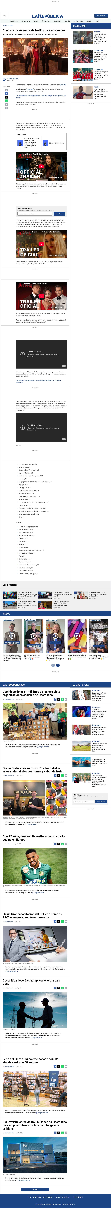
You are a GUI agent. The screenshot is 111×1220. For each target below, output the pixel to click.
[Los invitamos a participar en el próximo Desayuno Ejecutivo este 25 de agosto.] (55, 636)
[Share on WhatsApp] (6, 100)
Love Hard (30, 89)
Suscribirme (59, 214)
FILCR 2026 (10, 1110)
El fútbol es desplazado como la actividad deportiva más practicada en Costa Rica (99, 747)
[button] (101, 16)
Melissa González (13, 78)
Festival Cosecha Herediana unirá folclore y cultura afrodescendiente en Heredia (27, 603)
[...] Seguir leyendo (43, 747)
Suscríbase (78, 1197)
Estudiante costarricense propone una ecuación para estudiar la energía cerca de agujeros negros (99, 713)
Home (4, 25)
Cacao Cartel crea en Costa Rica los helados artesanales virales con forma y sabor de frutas (33, 770)
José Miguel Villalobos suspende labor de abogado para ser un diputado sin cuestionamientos (99, 731)
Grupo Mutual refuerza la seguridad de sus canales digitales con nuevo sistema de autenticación (99, 696)
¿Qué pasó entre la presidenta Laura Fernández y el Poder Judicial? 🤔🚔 (98, 657)
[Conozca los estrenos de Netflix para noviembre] (35, 56)
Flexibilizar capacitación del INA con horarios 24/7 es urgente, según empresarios (32, 916)
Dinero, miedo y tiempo (56, 143)
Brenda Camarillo (9, 1132)
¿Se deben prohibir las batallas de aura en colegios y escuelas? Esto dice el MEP (27, 594)
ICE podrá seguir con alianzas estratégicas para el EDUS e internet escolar (99, 762)
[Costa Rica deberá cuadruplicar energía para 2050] (35, 1010)
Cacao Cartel (38, 822)
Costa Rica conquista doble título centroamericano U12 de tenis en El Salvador (101, 75)
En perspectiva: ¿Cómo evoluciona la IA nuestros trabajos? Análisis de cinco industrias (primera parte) (31, 143)
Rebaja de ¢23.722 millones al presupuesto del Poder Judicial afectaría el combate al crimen (100, 38)
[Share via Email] (6, 104)
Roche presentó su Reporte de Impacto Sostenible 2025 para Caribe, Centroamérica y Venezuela (12, 657)
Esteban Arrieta (9, 921)
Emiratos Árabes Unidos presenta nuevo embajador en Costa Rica (98, 594)
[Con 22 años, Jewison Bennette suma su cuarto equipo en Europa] (35, 866)
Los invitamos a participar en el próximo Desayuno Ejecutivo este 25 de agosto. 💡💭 (55, 657)
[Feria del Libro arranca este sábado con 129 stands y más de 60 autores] (35, 1089)
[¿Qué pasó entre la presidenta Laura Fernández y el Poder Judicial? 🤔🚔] (98, 636)
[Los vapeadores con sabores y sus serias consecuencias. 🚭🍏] (77, 636)
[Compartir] (6, 108)
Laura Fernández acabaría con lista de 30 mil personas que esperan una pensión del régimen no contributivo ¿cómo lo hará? (99, 781)
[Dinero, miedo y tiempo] (45, 143)
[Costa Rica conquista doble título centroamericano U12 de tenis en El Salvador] (83, 74)
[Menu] (5, 15)
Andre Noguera (9, 844)
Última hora (10, 25)
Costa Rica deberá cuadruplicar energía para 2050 (31, 982)
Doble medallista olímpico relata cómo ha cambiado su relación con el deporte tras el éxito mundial (101, 93)
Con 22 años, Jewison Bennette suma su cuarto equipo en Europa (34, 838)
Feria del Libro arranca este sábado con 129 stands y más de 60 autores (31, 1060)
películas (63, 85)
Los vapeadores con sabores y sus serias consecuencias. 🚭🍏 (77, 657)
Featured (97, 32)
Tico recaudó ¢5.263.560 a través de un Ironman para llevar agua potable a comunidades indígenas (100, 57)
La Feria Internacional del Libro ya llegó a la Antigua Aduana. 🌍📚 (32, 657)
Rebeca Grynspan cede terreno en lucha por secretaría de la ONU (61, 603)
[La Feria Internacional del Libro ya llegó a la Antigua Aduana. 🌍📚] (33, 636)
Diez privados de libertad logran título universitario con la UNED (63, 594)
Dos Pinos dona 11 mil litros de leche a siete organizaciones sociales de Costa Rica (31, 693)
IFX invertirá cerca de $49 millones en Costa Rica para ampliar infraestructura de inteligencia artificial (35, 1125)
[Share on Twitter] (6, 97)
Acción (96, 87)
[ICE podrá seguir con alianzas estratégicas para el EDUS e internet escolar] (81, 762)
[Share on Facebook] (6, 93)
